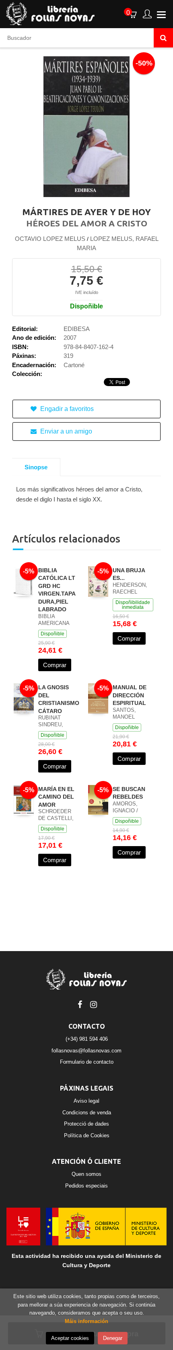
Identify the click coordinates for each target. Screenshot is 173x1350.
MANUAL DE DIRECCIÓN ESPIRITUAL (129, 695)
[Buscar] (163, 37)
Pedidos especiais (86, 1186)
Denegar (112, 1338)
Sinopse (36, 467)
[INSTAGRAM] (93, 1004)
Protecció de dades (86, 1124)
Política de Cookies (86, 1135)
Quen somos (86, 1174)
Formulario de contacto (86, 1062)
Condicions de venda (86, 1113)
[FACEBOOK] (80, 1004)
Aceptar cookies (70, 1338)
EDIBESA (77, 328)
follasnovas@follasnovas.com (86, 1051)
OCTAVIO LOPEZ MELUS (50, 238)
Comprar (54, 665)
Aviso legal (86, 1101)
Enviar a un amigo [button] (65, 431)
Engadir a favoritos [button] (66, 408)
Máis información (86, 1321)
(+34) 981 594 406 (87, 1039)
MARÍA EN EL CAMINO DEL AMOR (56, 797)
